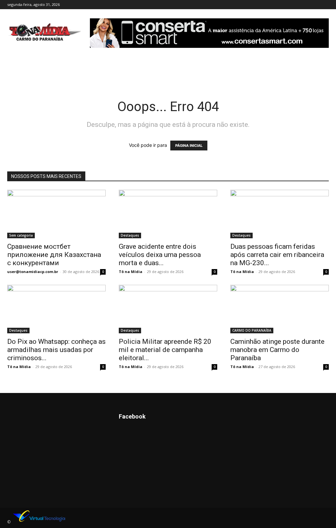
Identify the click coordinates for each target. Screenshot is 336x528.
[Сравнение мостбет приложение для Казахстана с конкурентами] (56, 214)
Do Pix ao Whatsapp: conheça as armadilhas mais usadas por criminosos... (56, 350)
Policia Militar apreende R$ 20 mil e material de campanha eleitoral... (165, 350)
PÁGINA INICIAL (188, 145)
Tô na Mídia (130, 271)
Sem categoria (21, 235)
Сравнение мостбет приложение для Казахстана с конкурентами (54, 255)
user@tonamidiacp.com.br (32, 271)
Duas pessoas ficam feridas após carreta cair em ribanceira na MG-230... (277, 255)
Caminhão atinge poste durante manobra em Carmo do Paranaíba (277, 350)
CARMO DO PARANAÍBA (251, 330)
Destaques (130, 235)
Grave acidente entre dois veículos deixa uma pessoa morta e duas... (160, 255)
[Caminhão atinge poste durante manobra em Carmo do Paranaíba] (279, 309)
